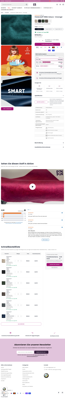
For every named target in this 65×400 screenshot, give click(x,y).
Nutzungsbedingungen (40, 355)
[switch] (4, 395)
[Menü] (6, 387)
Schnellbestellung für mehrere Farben (42, 23)
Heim (2, 12)
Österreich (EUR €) (54, 1)
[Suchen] (26, 4)
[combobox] (14, 4)
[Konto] (60, 4)
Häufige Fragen (8, 1)
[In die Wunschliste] (62, 44)
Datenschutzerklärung (32, 356)
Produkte (7, 12)
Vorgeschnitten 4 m (58, 29)
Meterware (39, 29)
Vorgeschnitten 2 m (48, 29)
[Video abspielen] (32, 186)
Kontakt (2, 1)
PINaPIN (6, 396)
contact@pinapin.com (51, 367)
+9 (50, 21)
